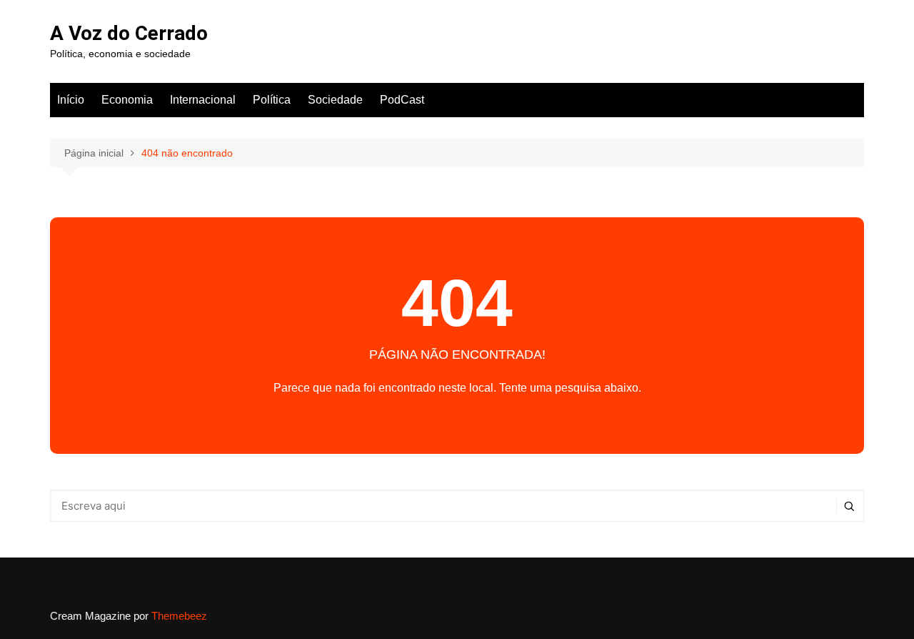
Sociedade (335, 100)
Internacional (203, 100)
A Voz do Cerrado (129, 33)
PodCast (402, 100)
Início (70, 100)
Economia (127, 100)
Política (272, 100)
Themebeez (179, 616)
